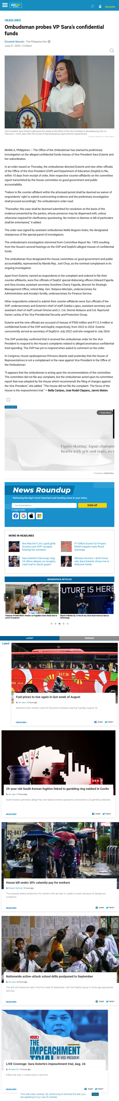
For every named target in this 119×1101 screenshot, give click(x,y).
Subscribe (110, 7)
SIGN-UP (92, 505)
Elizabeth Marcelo (14, 41)
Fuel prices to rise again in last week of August (48, 697)
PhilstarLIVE (13, 1069)
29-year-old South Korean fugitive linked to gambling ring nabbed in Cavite (57, 789)
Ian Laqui (22, 702)
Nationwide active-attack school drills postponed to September (49, 976)
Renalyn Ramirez (15, 888)
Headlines (13, 20)
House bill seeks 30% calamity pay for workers (38, 882)
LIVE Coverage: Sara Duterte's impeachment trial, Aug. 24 (45, 1064)
